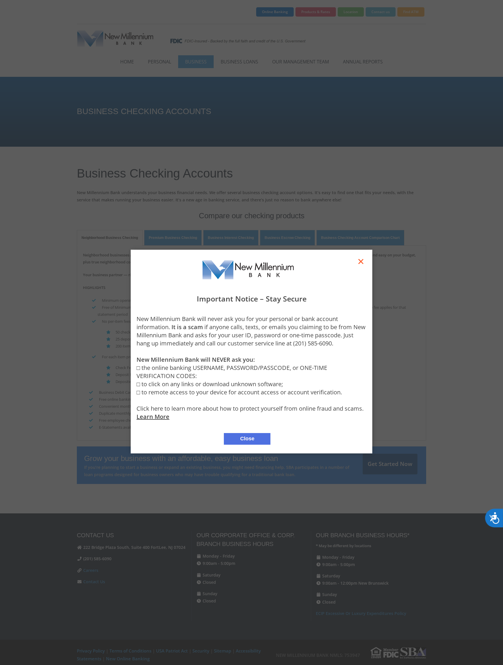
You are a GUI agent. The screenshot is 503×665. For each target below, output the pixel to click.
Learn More (153, 417)
